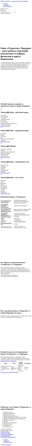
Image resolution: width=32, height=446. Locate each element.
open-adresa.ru (7, 444)
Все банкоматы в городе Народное (9, 372)
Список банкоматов (6, 435)
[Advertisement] (16, 29)
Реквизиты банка (5, 431)
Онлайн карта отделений (7, 434)
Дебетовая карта (8, 6)
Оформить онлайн (5, 126)
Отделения (6, 5)
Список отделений (5, 433)
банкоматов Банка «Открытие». (9, 361)
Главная (6, 3)
